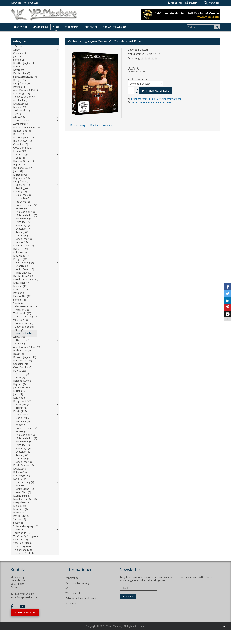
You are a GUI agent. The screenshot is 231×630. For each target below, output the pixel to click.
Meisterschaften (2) (26, 438)
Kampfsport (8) (21, 83)
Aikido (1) (18, 49)
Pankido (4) (19, 86)
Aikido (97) (19, 117)
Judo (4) (17, 56)
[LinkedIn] (227, 300)
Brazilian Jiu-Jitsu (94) (24, 137)
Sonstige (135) (23, 184)
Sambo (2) (19, 59)
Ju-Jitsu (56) (19, 390)
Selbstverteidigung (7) (25, 76)
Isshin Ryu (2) (23, 417)
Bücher (18, 46)
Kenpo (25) (22, 242)
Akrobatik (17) (20, 124)
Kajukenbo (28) (21, 178)
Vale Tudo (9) (20, 320)
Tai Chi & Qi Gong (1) (24, 96)
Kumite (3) (21, 431)
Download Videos (24, 333)
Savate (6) (18, 522)
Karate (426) (20, 191)
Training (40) (22, 188)
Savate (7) (18, 303)
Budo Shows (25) (22, 360)
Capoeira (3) (20, 53)
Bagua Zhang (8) (25, 262)
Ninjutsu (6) (19, 107)
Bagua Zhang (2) (25, 482)
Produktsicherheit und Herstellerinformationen (156, 99)
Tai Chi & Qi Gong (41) (25, 536)
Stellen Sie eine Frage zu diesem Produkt (153, 102)
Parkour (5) (19, 292)
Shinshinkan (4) (24, 218)
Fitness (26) (19, 370)
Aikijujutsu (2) (23, 340)
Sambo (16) (19, 299)
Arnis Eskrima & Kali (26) (26, 347)
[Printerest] (227, 307)
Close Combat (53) (23, 147)
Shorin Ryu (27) (24, 225)
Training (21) (22, 407)
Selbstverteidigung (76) (25, 526)
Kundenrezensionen (101, 125)
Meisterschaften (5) (26, 215)
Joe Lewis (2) (23, 201)
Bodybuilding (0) (22, 350)
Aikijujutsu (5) (23, 120)
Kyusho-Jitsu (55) (22, 495)
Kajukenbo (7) (20, 397)
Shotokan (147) (24, 228)
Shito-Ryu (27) (23, 222)
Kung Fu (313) (20, 259)
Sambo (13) (19, 519)
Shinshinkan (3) (24, 441)
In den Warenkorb (157, 90)
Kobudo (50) (20, 252)
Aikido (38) (19, 336)
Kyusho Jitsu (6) (21, 73)
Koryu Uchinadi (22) (26, 205)
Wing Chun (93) (24, 272)
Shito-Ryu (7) (23, 445)
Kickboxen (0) (20, 103)
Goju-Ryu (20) (23, 194)
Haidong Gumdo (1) (24, 380)
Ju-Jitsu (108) (20, 174)
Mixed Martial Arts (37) (25, 279)
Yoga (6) (20, 157)
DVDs (18, 113)
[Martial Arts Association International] (180, 14)
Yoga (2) (20, 377)
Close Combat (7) (22, 367)
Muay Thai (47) (21, 282)
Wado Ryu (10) (24, 461)
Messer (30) (22, 309)
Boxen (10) (19, 134)
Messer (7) (21, 529)
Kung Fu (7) (19, 80)
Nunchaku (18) (21, 289)
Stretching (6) (23, 374)
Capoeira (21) (20, 363)
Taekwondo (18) (22, 532)
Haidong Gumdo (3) (24, 161)
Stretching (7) (23, 154)
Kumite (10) (22, 208)
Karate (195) (20, 411)
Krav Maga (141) (22, 255)
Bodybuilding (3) (22, 130)
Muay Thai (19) (21, 502)
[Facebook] (227, 286)
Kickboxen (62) (21, 249)
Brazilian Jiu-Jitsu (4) (24, 63)
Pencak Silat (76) (22, 296)
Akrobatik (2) (20, 100)
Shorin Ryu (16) (24, 448)
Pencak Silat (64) (22, 515)
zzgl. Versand (141, 71)
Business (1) (20, 66)
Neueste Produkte (24, 553)
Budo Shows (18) (22, 140)
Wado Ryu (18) (24, 238)
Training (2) (22, 232)
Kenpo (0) (21, 424)
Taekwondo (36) (22, 313)
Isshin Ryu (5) (23, 198)
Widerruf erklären (25, 612)
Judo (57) (18, 171)
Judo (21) (18, 394)
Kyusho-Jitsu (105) (23, 276)
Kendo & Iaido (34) (23, 245)
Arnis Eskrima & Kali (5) (26, 90)
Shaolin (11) (22, 485)
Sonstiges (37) (23, 404)
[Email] (227, 314)
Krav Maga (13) (21, 93)
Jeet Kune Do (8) (22, 387)
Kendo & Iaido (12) (23, 465)
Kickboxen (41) (21, 468)
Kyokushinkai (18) (25, 211)
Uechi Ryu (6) (23, 458)
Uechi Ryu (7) (23, 235)
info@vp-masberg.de (26, 597)
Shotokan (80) (23, 451)
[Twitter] (227, 293)
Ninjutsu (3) (19, 505)
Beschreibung (77, 125)
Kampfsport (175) (22, 181)
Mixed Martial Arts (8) (25, 499)
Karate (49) (19, 69)
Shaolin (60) (22, 265)
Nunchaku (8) (20, 509)
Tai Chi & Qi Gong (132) (26, 316)
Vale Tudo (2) (20, 539)
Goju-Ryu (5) (22, 414)
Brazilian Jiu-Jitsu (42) (24, 357)
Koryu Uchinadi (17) (26, 428)
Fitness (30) (19, 151)
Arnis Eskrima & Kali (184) (27, 127)
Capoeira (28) (20, 144)
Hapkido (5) (19, 384)
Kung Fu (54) (20, 478)
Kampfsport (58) (22, 401)
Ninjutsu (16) (20, 286)
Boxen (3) (18, 353)
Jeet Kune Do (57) (23, 167)
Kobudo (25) (20, 472)
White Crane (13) (25, 269)
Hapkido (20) (20, 164)
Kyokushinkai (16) (25, 434)
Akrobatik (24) (20, 343)
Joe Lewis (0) (23, 421)
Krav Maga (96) (21, 475)
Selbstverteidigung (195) (26, 306)
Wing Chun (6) (23, 492)
